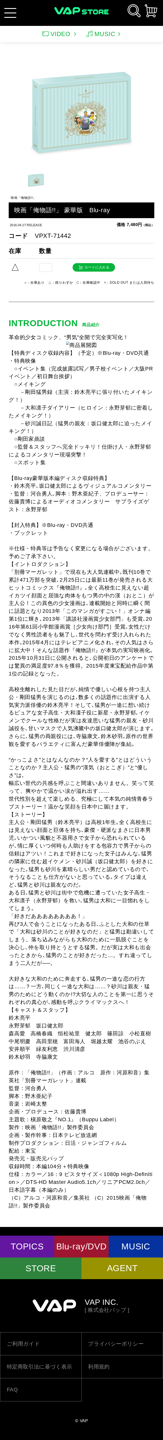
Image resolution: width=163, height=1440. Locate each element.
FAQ (12, 1389)
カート (151, 10)
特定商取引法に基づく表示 (39, 1367)
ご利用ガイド (23, 1344)
